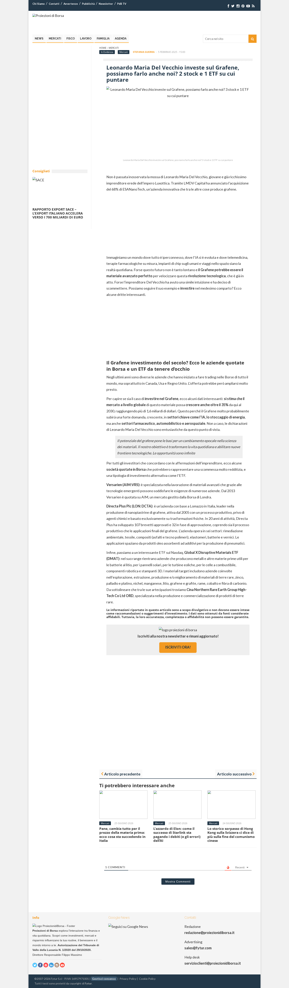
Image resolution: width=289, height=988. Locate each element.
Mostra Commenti (178, 881)
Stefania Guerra (144, 52)
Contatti (54, 3)
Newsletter (106, 3)
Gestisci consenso (104, 978)
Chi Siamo (38, 3)
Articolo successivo (234, 774)
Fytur (88, 983)
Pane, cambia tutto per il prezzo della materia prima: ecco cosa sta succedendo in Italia (122, 834)
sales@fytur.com (198, 948)
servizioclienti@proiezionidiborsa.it (212, 963)
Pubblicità (88, 3)
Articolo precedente (122, 774)
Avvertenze (71, 3)
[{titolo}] (228, 6)
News (39, 38)
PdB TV (121, 3)
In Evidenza (107, 52)
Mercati (55, 38)
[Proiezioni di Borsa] (48, 15)
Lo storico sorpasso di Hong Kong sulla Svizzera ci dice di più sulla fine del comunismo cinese (231, 834)
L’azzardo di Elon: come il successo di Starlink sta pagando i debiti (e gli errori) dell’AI (177, 834)
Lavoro (85, 38)
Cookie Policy (147, 978)
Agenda (120, 38)
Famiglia (103, 38)
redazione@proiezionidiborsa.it (209, 932)
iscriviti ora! (178, 647)
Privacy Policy (128, 978)
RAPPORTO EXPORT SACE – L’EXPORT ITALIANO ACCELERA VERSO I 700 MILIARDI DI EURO (57, 213)
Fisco (70, 38)
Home (102, 48)
